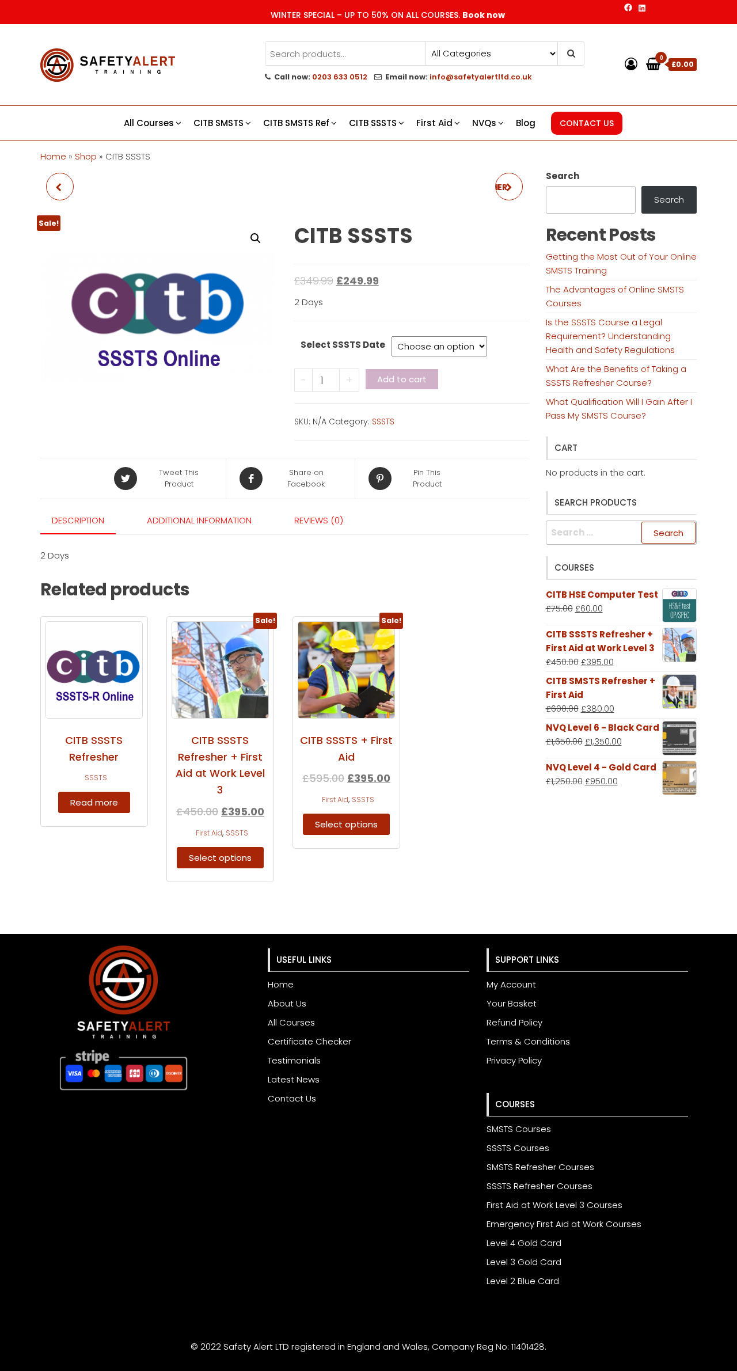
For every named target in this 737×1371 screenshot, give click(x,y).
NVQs (484, 123)
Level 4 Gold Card (524, 1243)
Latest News (294, 1079)
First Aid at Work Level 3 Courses (554, 1205)
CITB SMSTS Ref (296, 123)
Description (78, 520)
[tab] (86, 521)
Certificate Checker (309, 1041)
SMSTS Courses (519, 1129)
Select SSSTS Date (343, 345)
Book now (483, 15)
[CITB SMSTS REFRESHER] (60, 186)
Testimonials (294, 1060)
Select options (220, 858)
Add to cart (402, 379)
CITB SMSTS (218, 123)
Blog (525, 123)
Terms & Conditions (528, 1041)
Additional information (199, 520)
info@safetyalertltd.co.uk (481, 77)
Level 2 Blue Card (523, 1281)
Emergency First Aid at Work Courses (564, 1224)
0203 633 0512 (339, 77)
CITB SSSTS (373, 123)
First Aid (434, 123)
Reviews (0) (318, 520)
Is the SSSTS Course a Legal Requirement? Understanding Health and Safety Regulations (610, 336)
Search (562, 176)
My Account (511, 984)
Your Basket (512, 1003)
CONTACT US (587, 123)
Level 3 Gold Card (524, 1262)
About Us (287, 1003)
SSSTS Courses (518, 1148)
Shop (86, 156)
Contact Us (292, 1098)
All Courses (149, 123)
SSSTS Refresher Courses (539, 1186)
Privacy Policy (514, 1060)
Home (53, 156)
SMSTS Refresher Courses (540, 1167)
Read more (94, 802)
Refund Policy (514, 1022)
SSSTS (383, 421)
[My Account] (631, 64)
